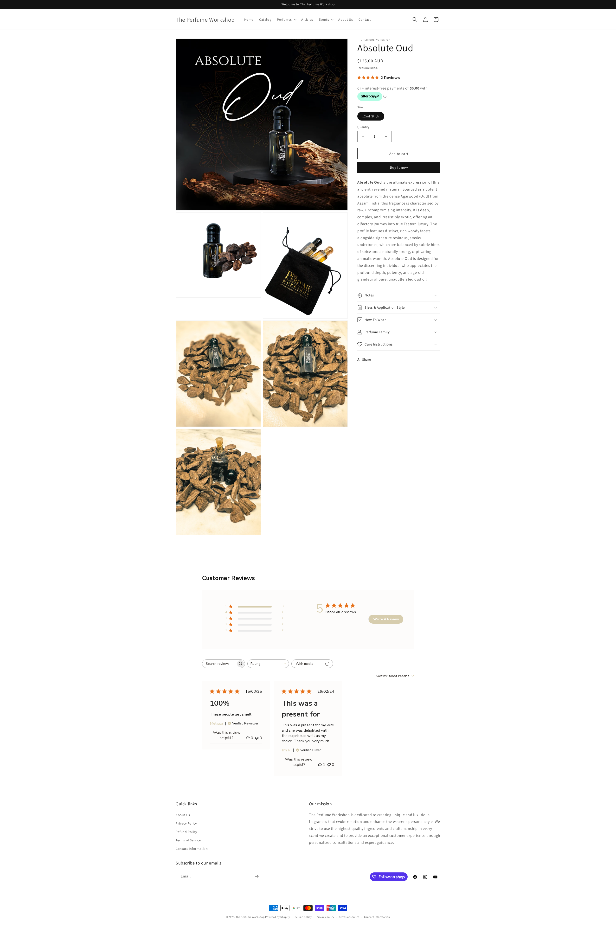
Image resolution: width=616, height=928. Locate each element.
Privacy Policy (186, 823)
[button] (286, 19)
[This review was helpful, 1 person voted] (320, 764)
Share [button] (366, 359)
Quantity (363, 127)
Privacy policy (325, 917)
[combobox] (268, 663)
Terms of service (349, 917)
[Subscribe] (256, 876)
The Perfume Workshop (250, 917)
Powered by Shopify (277, 917)
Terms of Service (188, 840)
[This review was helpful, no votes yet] (248, 738)
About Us (183, 815)
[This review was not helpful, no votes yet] (256, 738)
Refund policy (303, 917)
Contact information (377, 917)
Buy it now (399, 167)
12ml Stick (370, 116)
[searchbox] (219, 664)
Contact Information (192, 848)
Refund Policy (186, 832)
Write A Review (386, 619)
